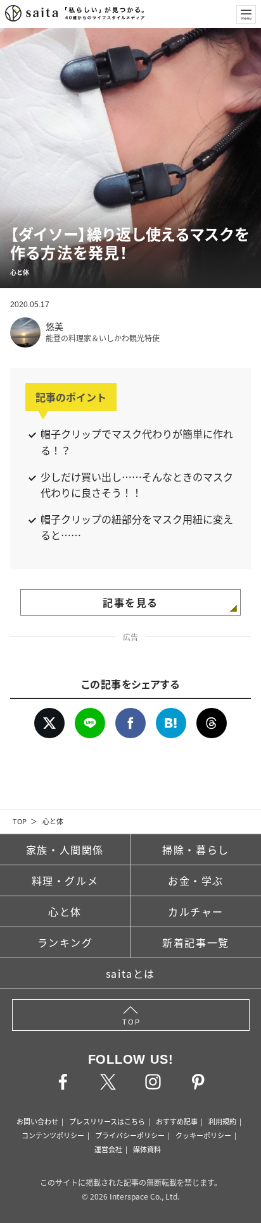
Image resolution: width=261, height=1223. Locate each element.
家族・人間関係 (65, 849)
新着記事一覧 (195, 942)
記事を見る (130, 602)
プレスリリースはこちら (107, 1121)
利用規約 (222, 1121)
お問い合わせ (37, 1121)
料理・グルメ (65, 880)
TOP (20, 821)
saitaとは (130, 973)
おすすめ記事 (177, 1121)
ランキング (65, 942)
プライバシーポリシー (130, 1135)
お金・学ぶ (196, 880)
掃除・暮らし (195, 849)
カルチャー (196, 911)
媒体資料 (147, 1149)
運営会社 (108, 1149)
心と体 (52, 821)
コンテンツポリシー (53, 1135)
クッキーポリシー (203, 1135)
